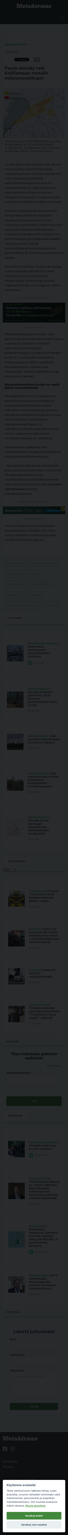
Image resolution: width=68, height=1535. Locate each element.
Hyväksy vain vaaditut (34, 1524)
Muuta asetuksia (35, 1505)
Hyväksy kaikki (34, 1515)
